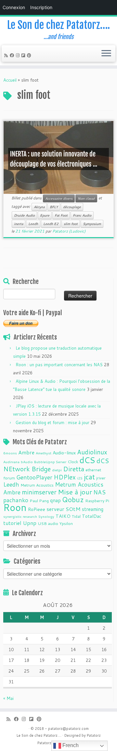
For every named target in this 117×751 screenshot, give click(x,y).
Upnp (29, 523)
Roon (15, 507)
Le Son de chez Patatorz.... (39, 735)
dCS (87, 460)
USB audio (48, 523)
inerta (18, 223)
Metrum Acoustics (37, 485)
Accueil (10, 80)
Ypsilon (66, 523)
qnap (55, 500)
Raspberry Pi (97, 500)
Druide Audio (24, 215)
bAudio (27, 461)
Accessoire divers (58, 198)
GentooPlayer (34, 477)
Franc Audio (82, 215)
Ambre (26, 452)
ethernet (93, 470)
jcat (89, 477)
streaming (92, 509)
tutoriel (12, 523)
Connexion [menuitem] (14, 7)
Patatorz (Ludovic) (68, 231)
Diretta (73, 468)
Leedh (33, 223)
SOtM (73, 509)
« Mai (8, 698)
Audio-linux (64, 452)
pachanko (15, 500)
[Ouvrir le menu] (106, 54)
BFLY (54, 207)
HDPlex (65, 477)
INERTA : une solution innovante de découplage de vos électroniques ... (54, 159)
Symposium (92, 223)
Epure (44, 215)
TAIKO (63, 516)
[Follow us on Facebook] (13, 55)
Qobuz (73, 499)
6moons (10, 452)
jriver (101, 478)
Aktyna (39, 207)
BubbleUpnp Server (50, 461)
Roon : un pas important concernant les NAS (59, 365)
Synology (46, 516)
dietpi (57, 469)
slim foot (71, 223)
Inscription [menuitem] (41, 7)
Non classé (86, 198)
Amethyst (43, 452)
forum (9, 478)
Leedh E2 (50, 223)
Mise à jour (75, 492)
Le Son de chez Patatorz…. (58, 25)
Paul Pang (39, 500)
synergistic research (20, 516)
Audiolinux (92, 452)
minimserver (39, 492)
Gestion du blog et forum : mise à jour (52, 422)
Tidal (76, 516)
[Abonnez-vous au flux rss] (7, 55)
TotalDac (91, 516)
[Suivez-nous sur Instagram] (18, 55)
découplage (72, 207)
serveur (55, 509)
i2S (80, 478)
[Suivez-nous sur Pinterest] (30, 55)
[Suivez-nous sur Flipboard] (24, 55)
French (70, 745)
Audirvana (11, 461)
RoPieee (36, 509)
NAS (99, 492)
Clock (73, 461)
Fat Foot (61, 215)
